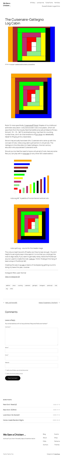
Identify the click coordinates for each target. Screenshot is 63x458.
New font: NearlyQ (10, 404)
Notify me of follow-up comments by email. (17, 370)
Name (7, 347)
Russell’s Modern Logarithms (51, 6)
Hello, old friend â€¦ (11, 303)
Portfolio (57, 3)
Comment (8, 327)
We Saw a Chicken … (7, 4)
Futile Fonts (49, 3)
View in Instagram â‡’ (12, 277)
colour (14, 285)
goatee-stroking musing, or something (25, 64)
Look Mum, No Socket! (11, 415)
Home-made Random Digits (13, 420)
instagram (42, 285)
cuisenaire (27, 285)
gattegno (34, 285)
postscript (49, 285)
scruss (12, 64)
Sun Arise (38, 134)
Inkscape (26, 153)
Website (7, 362)
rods (56, 285)
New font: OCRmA (9, 410)
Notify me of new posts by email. (15, 373)
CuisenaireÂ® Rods (31, 125)
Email (7, 355)
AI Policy (32, 3)
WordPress (57, 454)
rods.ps (32, 259)
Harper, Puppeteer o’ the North (48, 303)
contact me (40, 3)
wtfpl (11, 288)
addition (8, 285)
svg (7, 288)
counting (20, 285)
